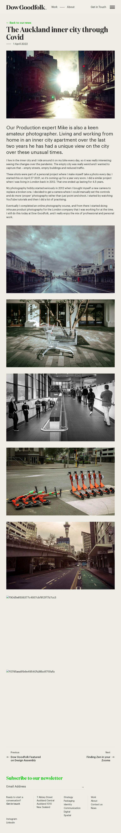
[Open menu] (112, 7)
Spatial (67, 815)
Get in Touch (98, 7)
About (71, 7)
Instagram (11, 819)
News (93, 808)
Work (54, 7)
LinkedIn (10, 823)
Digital (67, 812)
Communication (72, 808)
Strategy (68, 797)
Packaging (69, 801)
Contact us (97, 805)
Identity (68, 805)
